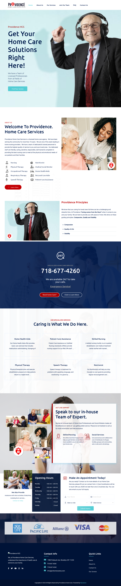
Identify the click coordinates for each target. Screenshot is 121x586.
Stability (67, 233)
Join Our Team (64, 5)
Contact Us (84, 5)
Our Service (93, 571)
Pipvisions (83, 583)
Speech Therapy (60, 365)
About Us (39, 5)
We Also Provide (18, 492)
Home (30, 5)
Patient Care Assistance (60, 339)
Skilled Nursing (98, 339)
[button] (88, 225)
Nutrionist (98, 365)
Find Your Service (18, 89)
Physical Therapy (22, 365)
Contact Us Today (18, 500)
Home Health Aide (22, 339)
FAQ (74, 5)
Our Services (51, 5)
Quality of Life (69, 229)
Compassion (68, 225)
